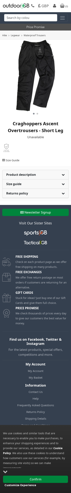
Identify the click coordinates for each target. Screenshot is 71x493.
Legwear (15, 35)
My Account (35, 371)
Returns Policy (35, 412)
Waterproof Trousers (35, 35)
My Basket (35, 377)
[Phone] (33, 6)
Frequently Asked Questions (35, 405)
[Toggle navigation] (62, 18)
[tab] (35, 174)
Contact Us (36, 392)
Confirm (35, 479)
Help (36, 398)
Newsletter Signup (37, 212)
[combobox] (30, 18)
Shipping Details (35, 418)
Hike (4, 35)
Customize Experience (20, 485)
